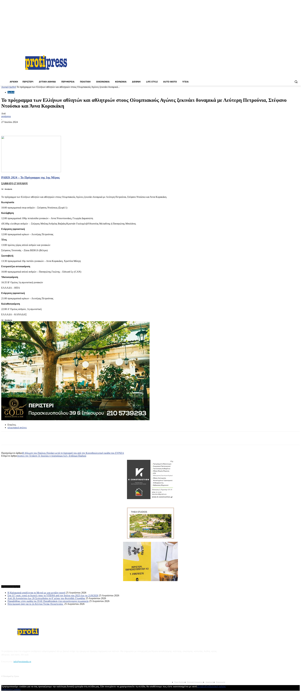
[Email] (46, 127)
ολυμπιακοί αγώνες (17, 427)
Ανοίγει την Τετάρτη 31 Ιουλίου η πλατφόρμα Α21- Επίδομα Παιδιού (51, 455)
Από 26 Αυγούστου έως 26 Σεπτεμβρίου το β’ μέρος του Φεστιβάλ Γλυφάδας (46, 598)
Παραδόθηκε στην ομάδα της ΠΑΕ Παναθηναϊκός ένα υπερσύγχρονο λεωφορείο (48, 601)
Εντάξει (201, 686)
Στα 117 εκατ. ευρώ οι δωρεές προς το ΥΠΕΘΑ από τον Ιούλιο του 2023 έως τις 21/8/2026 (53, 595)
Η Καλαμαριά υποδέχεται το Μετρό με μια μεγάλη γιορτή (36, 592)
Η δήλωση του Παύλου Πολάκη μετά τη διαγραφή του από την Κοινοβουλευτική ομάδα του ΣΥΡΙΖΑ (73, 453)
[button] (296, 81)
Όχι (207, 686)
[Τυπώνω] (35, 127)
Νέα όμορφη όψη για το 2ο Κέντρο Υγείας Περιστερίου (36, 604)
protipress (6, 116)
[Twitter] (69, 127)
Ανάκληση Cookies (11, 689)
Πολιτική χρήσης (217, 686)
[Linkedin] (92, 127)
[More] (103, 126)
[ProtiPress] (46, 62)
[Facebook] (298, 42)
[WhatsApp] (80, 127)
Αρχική (5, 87)
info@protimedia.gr (22, 661)
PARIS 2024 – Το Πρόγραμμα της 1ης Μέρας (30, 177)
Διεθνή (12, 87)
